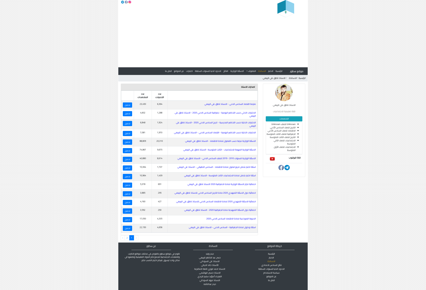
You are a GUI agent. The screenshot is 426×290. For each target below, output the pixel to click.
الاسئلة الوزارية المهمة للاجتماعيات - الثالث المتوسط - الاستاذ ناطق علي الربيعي (219, 150)
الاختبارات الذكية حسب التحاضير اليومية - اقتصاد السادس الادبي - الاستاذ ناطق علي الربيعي (215, 132)
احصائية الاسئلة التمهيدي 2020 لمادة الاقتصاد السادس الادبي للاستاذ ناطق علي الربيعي (216, 201)
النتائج (225, 71)
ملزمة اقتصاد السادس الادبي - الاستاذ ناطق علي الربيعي (230, 104)
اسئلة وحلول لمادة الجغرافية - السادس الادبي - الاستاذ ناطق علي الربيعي (222, 227)
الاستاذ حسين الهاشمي (209, 273)
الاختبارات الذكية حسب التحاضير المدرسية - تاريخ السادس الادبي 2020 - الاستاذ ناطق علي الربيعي (216, 124)
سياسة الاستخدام (271, 273)
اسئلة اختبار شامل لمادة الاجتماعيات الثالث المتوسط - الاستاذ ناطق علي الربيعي (220, 175)
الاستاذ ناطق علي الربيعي (274, 78)
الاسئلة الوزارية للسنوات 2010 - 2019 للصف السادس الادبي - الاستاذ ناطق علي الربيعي (216, 158)
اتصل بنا (168, 71)
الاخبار (270, 71)
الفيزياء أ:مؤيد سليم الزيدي (210, 276)
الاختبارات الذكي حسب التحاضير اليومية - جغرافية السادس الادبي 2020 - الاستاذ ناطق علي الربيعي (215, 114)
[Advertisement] (213, 42)
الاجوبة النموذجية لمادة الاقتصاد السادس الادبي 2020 (231, 219)
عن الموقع (179, 71)
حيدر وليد (210, 254)
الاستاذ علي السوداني (209, 261)
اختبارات (189, 71)
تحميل (127, 105)
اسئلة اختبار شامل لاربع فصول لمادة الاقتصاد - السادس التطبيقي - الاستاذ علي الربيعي (216, 167)
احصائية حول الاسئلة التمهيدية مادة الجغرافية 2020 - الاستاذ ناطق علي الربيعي (220, 210)
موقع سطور (296, 71)
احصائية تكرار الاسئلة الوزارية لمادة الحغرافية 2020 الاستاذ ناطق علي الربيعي (221, 184)
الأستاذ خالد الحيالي (209, 265)
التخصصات (284, 119)
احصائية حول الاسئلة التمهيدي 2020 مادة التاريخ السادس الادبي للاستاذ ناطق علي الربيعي (215, 193)
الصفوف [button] (251, 71)
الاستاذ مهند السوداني (209, 280)
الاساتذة (262, 71)
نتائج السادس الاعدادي (271, 265)
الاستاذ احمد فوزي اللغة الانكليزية (209, 269)
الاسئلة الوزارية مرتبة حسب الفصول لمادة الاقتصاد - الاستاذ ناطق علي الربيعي (220, 141)
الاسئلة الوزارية (237, 71)
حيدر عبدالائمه (210, 284)
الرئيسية (278, 71)
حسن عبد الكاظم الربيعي (210, 258)
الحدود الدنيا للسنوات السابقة (208, 71)
